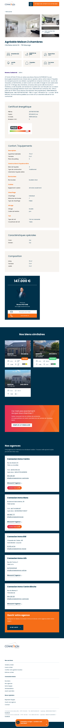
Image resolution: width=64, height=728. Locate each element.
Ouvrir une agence (10, 702)
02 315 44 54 (11, 546)
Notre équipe (8, 686)
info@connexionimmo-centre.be (18, 478)
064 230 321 (11, 476)
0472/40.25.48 (12, 568)
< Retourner (8, 11)
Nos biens (7, 681)
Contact (7, 704)
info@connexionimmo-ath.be (16, 570)
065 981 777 (11, 514)
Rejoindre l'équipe (10, 699)
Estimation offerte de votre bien (46, 4)
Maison (10, 354)
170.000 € (24, 354)
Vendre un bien (9, 665)
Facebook (7, 712)
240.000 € (24, 384)
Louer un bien (9, 667)
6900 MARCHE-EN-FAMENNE (40, 356)
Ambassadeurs (9, 688)
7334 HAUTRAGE (11, 355)
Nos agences (8, 683)
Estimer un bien (9, 672)
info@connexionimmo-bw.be (16, 549)
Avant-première (9, 691)
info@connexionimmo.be (15, 517)
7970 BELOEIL (11, 386)
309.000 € (53, 354)
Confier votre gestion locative (13, 670)
